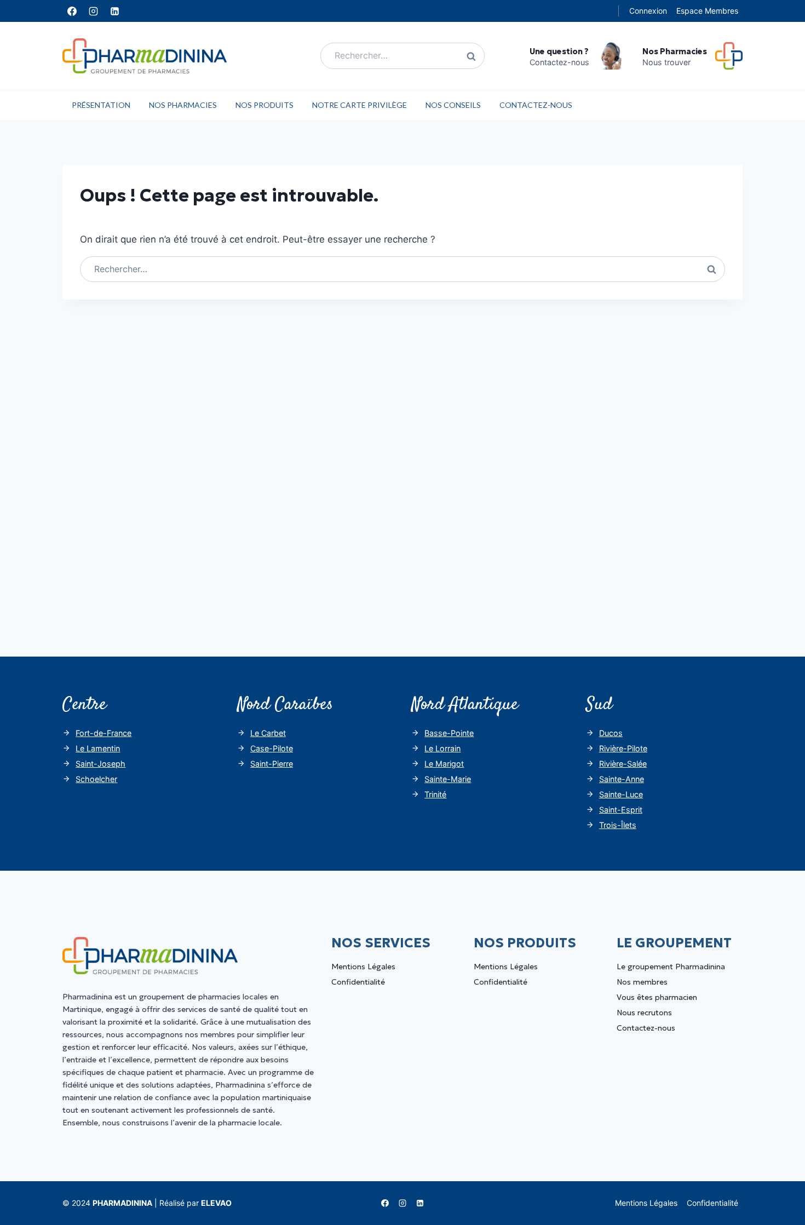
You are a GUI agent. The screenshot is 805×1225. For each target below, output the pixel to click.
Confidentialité (358, 982)
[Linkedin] (114, 11)
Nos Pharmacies (183, 105)
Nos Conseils (453, 105)
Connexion (648, 10)
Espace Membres (707, 10)
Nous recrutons (644, 1012)
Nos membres (642, 982)
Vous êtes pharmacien (657, 997)
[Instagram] (93, 11)
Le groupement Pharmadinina (671, 966)
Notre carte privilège (359, 105)
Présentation (101, 105)
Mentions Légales (363, 966)
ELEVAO (216, 1202)
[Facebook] (71, 11)
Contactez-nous (535, 105)
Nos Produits (264, 105)
